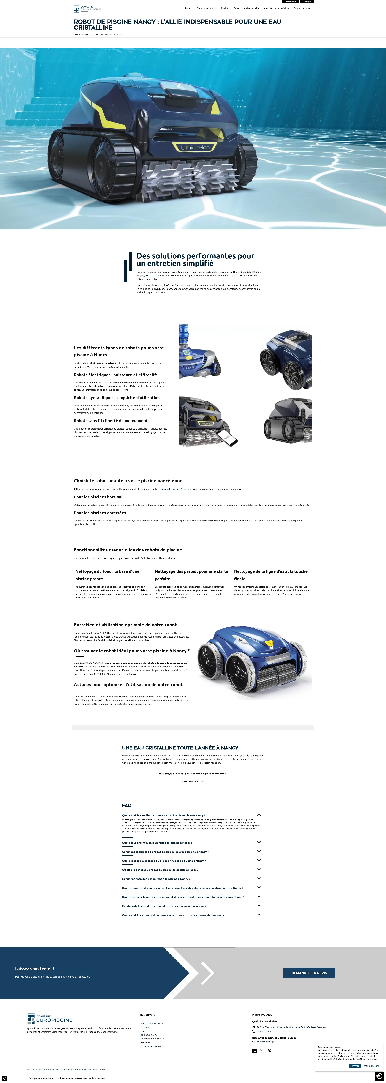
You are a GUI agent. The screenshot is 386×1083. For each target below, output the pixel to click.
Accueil (188, 8)
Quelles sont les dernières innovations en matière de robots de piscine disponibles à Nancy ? (182, 887)
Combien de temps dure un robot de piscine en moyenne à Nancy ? (165, 906)
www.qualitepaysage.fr (264, 1041)
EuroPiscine (111, 1032)
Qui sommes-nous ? (207, 8)
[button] (193, 814)
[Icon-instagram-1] (262, 1051)
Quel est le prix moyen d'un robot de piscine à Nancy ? (157, 842)
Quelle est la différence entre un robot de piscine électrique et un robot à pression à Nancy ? (183, 897)
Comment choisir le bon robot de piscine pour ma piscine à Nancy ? (165, 851)
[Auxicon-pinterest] (269, 1051)
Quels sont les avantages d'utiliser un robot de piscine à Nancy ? (164, 860)
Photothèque (290, 1)
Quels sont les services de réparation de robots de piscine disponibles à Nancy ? (174, 915)
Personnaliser (371, 1066)
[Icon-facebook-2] (254, 1051)
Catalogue (307, 1)
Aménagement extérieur (276, 8)
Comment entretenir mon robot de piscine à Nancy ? (156, 878)
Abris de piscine (251, 8)
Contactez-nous (302, 8)
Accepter (354, 1066)
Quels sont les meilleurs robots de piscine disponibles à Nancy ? (163, 815)
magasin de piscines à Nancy (174, 489)
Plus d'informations (368, 1059)
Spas (236, 8)
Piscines (225, 8)
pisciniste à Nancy (154, 275)
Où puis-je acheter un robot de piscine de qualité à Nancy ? (160, 869)
